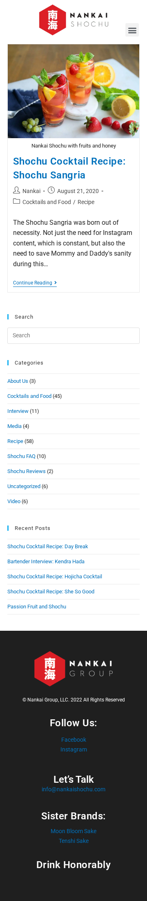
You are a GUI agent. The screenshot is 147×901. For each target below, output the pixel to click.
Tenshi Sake (74, 841)
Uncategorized (23, 486)
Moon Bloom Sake (73, 831)
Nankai (31, 191)
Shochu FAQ (21, 456)
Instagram (73, 749)
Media (14, 426)
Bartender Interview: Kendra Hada (46, 561)
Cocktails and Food (46, 202)
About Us (17, 381)
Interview (18, 411)
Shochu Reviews (26, 471)
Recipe (86, 202)
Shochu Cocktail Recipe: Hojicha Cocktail (54, 576)
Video (13, 501)
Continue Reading (35, 283)
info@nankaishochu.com (73, 789)
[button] (132, 30)
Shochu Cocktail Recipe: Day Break (47, 546)
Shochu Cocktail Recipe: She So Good (50, 591)
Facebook (73, 739)
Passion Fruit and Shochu (36, 607)
